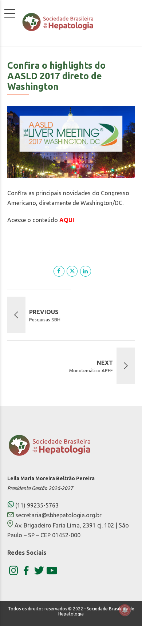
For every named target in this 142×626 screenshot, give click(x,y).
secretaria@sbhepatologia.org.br (58, 515)
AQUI (66, 220)
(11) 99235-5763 (36, 505)
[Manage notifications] (125, 610)
